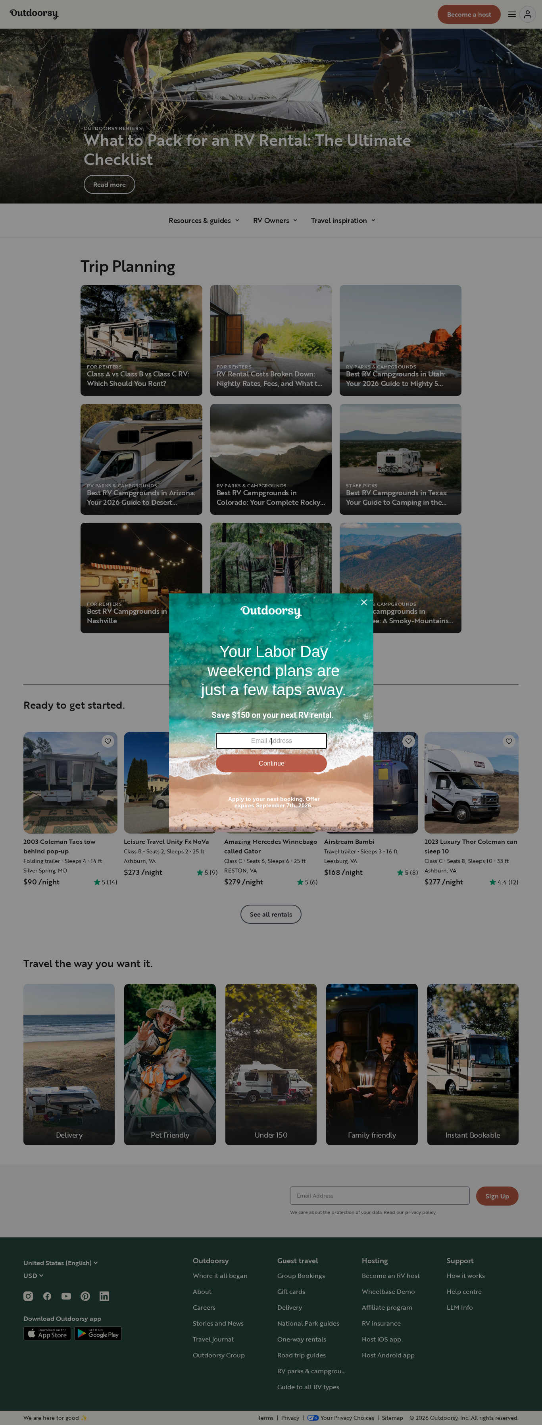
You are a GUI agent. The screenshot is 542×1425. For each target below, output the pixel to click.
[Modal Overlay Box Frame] (271, 712)
